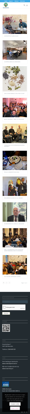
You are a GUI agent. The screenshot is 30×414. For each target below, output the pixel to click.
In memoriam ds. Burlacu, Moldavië (14, 223)
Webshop (16, 1)
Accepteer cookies (15, 404)
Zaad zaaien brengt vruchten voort (14, 93)
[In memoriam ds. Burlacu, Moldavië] (15, 212)
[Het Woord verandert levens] (15, 264)
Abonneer (6, 313)
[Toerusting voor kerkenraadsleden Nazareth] (15, 133)
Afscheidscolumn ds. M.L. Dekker (13, 198)
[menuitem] (6, 1)
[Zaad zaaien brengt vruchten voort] (15, 78)
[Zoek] (23, 5)
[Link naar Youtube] (22, 412)
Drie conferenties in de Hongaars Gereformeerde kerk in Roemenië (13, 250)
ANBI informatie (6, 389)
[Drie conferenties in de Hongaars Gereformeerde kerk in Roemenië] (15, 238)
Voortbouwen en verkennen (12, 62)
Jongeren (11, 1)
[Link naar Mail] (24, 412)
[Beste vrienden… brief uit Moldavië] (15, 107)
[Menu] (27, 5)
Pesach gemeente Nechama (11, 172)
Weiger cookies (15, 408)
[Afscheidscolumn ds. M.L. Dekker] (15, 186)
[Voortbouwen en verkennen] (15, 50)
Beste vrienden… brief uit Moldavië (14, 119)
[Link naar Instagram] (26, 412)
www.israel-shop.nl (7, 368)
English (5, 1)
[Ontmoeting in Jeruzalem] (15, 24)
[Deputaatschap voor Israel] (12, 5)
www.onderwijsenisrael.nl (9, 363)
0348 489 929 (11, 349)
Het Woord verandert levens (12, 276)
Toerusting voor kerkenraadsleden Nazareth (14, 145)
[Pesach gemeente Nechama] (15, 160)
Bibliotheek (22, 1)
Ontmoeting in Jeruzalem (11, 36)
